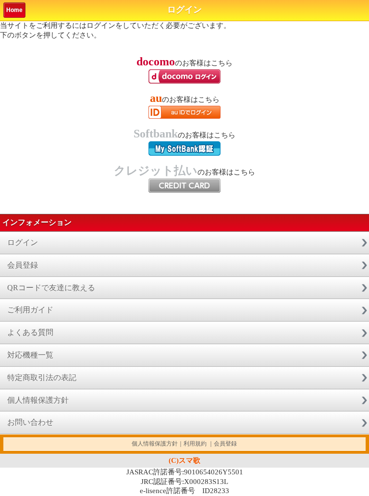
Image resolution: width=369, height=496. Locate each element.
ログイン (22, 242)
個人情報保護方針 (38, 400)
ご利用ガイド (30, 310)
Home (14, 10)
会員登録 (22, 265)
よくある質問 (30, 332)
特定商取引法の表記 (41, 377)
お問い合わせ (30, 422)
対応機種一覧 (30, 355)
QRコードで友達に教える (51, 288)
